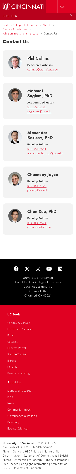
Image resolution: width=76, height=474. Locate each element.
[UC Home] (23, 6)
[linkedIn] (60, 269)
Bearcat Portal (16, 348)
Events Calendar (18, 428)
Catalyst (12, 341)
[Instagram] (38, 269)
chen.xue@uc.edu (39, 227)
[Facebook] (16, 269)
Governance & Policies (22, 416)
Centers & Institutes (15, 29)
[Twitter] (27, 269)
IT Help (11, 360)
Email (10, 335)
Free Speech (10, 464)
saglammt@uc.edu (39, 111)
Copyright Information (34, 464)
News (11, 403)
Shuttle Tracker (17, 354)
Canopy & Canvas (18, 323)
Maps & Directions (19, 390)
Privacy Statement (56, 460)
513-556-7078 (36, 222)
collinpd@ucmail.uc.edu (42, 69)
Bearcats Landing (18, 373)
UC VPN (12, 367)
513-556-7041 (36, 149)
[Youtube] (49, 269)
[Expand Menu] (71, 16)
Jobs (10, 397)
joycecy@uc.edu (37, 190)
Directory (13, 422)
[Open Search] (62, 6)
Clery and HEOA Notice (27, 451)
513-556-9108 (36, 107)
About (46, 25)
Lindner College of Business (20, 25)
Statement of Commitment (40, 455)
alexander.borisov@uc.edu (45, 153)
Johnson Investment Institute (20, 33)
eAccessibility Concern (28, 460)
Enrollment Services (20, 329)
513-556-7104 (36, 185)
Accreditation (59, 464)
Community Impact (19, 409)
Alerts (6, 451)
